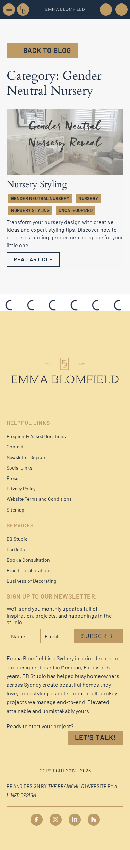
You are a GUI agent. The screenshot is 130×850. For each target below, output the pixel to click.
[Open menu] (9, 9)
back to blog (47, 50)
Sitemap (15, 510)
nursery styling (30, 210)
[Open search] (121, 9)
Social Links (19, 468)
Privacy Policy (21, 488)
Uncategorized (76, 210)
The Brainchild (66, 786)
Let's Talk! (95, 737)
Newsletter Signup (26, 457)
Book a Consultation (28, 560)
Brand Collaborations (29, 570)
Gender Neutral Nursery (40, 198)
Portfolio (16, 549)
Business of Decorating (31, 581)
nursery (88, 198)
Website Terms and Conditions (39, 499)
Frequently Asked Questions (36, 436)
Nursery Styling (37, 184)
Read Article (33, 259)
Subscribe (98, 635)
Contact (15, 446)
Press (12, 478)
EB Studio (17, 539)
